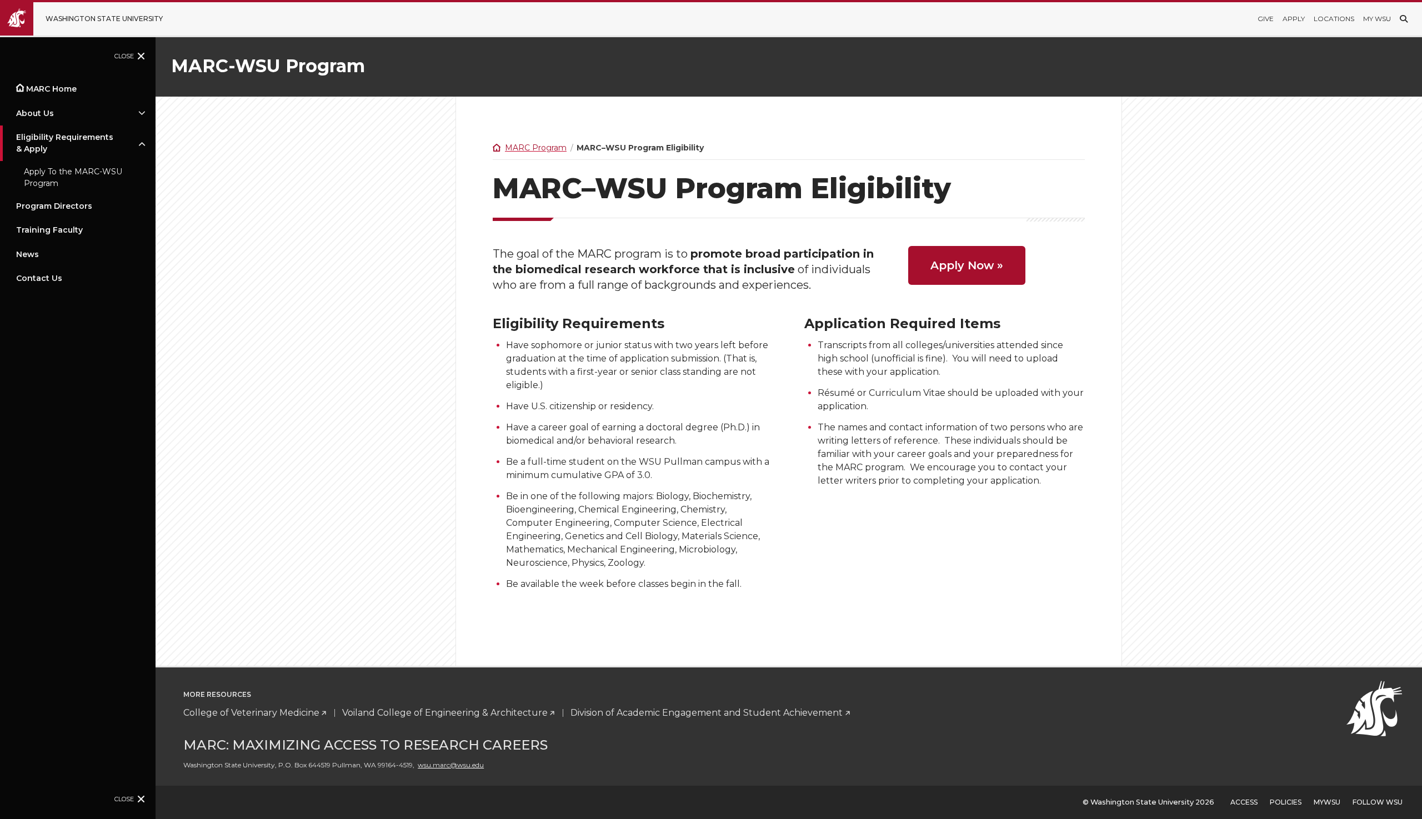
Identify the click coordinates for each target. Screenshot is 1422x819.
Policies (1285, 802)
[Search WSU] (1404, 19)
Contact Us (39, 278)
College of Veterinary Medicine (251, 712)
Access (1244, 802)
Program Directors (54, 206)
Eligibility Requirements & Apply (64, 143)
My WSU (1377, 18)
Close (124, 56)
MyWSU (1327, 802)
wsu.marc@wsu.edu (451, 765)
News (27, 254)
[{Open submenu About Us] (142, 113)
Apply (1294, 18)
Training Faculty (49, 230)
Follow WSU (1378, 802)
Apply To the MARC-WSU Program (73, 177)
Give (1266, 18)
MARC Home (51, 89)
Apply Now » (966, 265)
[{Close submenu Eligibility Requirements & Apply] (142, 143)
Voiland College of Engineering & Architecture (445, 712)
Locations (1334, 18)
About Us (35, 113)
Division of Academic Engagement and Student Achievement (706, 712)
